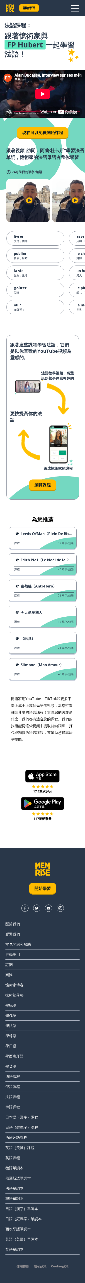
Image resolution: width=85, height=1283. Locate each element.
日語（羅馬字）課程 (21, 1127)
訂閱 (9, 964)
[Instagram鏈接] (60, 908)
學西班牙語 (14, 1056)
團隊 (9, 974)
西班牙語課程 (16, 1137)
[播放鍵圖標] (29, 200)
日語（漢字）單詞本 (21, 1208)
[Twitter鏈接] (36, 908)
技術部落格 (14, 995)
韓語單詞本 (14, 1198)
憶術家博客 (14, 984)
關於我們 (12, 923)
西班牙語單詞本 (18, 1229)
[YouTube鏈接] (48, 908)
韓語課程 (12, 1106)
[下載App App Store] (42, 776)
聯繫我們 (12, 934)
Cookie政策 (59, 1266)
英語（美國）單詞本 (21, 1239)
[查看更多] (75, 8)
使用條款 (23, 1266)
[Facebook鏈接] (25, 908)
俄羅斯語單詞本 (18, 1178)
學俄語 (10, 1015)
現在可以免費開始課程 (42, 132)
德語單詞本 (14, 1168)
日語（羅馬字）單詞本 (23, 1218)
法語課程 (12, 1096)
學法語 (10, 1025)
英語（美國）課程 (19, 1147)
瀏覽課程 (42, 484)
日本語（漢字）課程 (21, 1117)
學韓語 (10, 1035)
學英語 (10, 1066)
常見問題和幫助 (18, 944)
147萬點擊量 (43, 818)
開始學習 (29, 8)
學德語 (10, 1005)
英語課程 (12, 1157)
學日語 (10, 1045)
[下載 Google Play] (42, 803)
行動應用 (12, 954)
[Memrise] (10, 8)
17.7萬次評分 (42, 791)
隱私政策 (40, 1266)
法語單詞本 (14, 1188)
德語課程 (12, 1076)
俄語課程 (12, 1086)
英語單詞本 (14, 1249)
